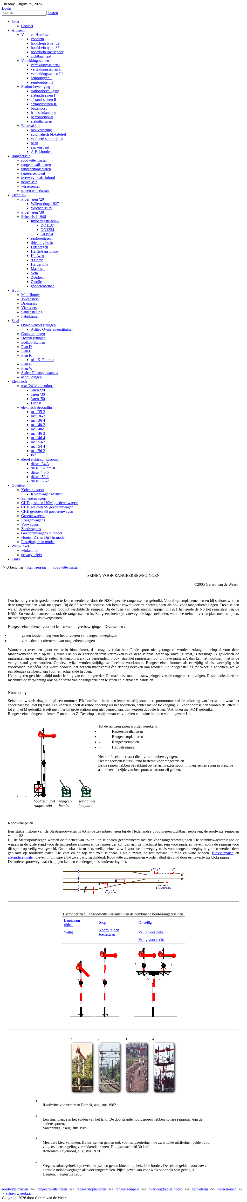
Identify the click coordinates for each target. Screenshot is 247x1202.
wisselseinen (226, 1189)
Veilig (68, 932)
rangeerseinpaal (127, 1189)
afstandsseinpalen (21, 857)
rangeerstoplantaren (91, 1189)
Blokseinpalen (222, 853)
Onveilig (145, 922)
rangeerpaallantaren (52, 1189)
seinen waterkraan (20, 1193)
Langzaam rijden (72, 922)
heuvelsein (200, 1189)
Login (6, 8)
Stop (102, 922)
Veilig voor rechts (151, 940)
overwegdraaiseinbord (165, 1189)
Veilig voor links (151, 932)
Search (53, 13)
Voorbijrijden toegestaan (109, 932)
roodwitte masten (15, 1189)
